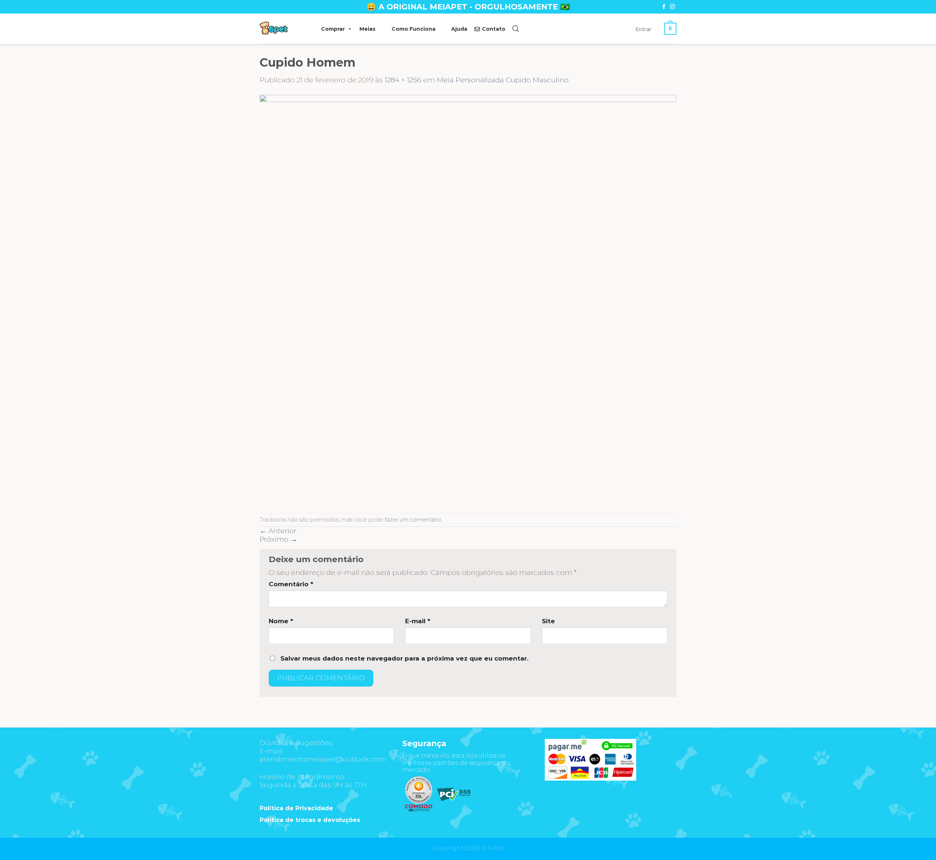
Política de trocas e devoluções (310, 819)
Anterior (278, 531)
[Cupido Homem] (468, 298)
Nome (281, 621)
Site (548, 621)
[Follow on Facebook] (664, 7)
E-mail (417, 621)
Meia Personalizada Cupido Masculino (503, 80)
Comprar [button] (333, 29)
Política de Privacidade (296, 808)
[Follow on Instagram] (672, 7)
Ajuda (459, 29)
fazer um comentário (413, 519)
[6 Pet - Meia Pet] (283, 29)
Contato (493, 29)
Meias (367, 29)
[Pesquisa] (515, 29)
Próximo (278, 539)
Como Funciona (413, 29)
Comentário (291, 584)
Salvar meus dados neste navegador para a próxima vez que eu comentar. (404, 658)
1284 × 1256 (403, 80)
